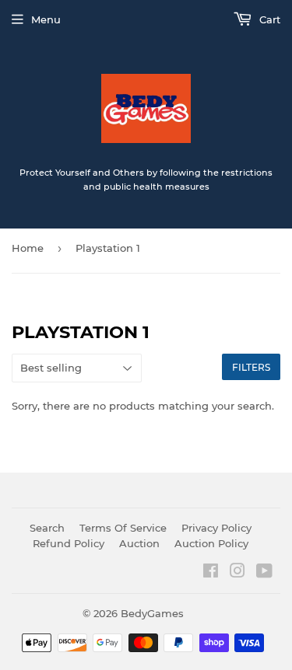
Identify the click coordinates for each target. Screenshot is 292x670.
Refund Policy (68, 543)
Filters (251, 367)
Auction (139, 543)
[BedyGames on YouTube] (264, 573)
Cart (268, 19)
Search (47, 528)
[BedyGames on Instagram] (237, 573)
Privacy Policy (216, 528)
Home (28, 248)
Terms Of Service (123, 528)
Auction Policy (211, 543)
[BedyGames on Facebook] (210, 573)
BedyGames (152, 613)
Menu (46, 19)
